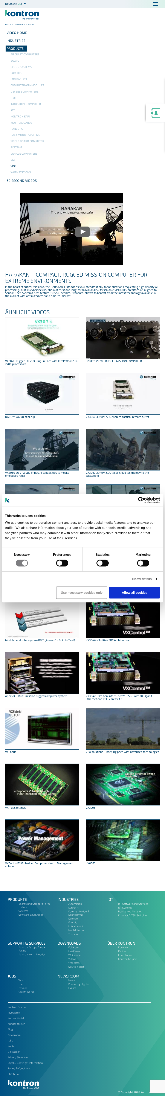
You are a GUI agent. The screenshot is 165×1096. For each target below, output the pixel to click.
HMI (13, 97)
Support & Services (27, 943)
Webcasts (73, 962)
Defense (73, 918)
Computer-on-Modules (27, 85)
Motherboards (21, 122)
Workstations (21, 172)
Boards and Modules (130, 911)
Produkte (17, 899)
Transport (74, 933)
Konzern (123, 947)
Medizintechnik (77, 930)
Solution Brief (76, 966)
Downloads (19, 24)
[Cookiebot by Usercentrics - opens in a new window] (141, 500)
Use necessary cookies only (81, 592)
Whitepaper (75, 954)
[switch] (62, 563)
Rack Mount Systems (25, 135)
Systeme (16, 147)
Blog (10, 1029)
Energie (72, 922)
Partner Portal (16, 1018)
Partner (122, 951)
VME (13, 159)
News (71, 980)
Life (20, 983)
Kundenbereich (16, 1023)
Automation (75, 903)
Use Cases (74, 951)
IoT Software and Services (133, 903)
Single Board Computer (27, 141)
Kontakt (12, 1045)
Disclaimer (14, 1051)
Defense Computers (24, 91)
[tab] (82, 40)
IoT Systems (125, 907)
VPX (13, 166)
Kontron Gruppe (127, 958)
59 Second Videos (22, 180)
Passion (23, 987)
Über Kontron (121, 943)
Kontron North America (31, 954)
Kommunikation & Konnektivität (78, 913)
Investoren (14, 1012)
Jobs (12, 976)
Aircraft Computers (25, 54)
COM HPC (16, 73)
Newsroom (68, 976)
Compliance (125, 954)
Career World (26, 991)
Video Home (17, 32)
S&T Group (14, 1073)
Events (72, 987)
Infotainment (75, 926)
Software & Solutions (30, 914)
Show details (142, 579)
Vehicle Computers (24, 153)
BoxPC (15, 60)
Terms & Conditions (19, 1068)
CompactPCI (19, 79)
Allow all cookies (134, 592)
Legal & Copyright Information (25, 1062)
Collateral (73, 947)
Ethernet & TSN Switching (133, 915)
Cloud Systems (21, 66)
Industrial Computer (26, 104)
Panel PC (17, 128)
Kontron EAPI (20, 116)
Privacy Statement (18, 1057)
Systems (23, 910)
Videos (72, 958)
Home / (9, 24)
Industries (16, 40)
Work (21, 980)
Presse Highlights (78, 983)
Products (15, 48)
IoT (13, 110)
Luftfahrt (73, 907)
